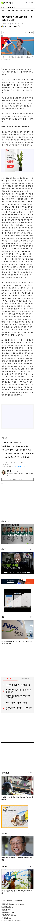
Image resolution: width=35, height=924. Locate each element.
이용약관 (3, 900)
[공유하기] (26, 3)
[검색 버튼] (29, 3)
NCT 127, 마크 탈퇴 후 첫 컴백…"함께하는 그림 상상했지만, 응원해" (17, 457)
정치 (9, 11)
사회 (32, 11)
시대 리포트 (5, 521)
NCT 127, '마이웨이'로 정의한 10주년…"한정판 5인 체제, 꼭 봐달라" (17, 453)
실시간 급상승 (25, 678)
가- (25, 32)
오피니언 (3, 11)
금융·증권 (22, 11)
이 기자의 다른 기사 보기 (16, 479)
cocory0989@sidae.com (18, 471)
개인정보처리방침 (18, 900)
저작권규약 (9, 900)
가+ (32, 32)
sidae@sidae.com (20, 466)
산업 (17, 11)
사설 (2, 617)
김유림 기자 (6, 24)
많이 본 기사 (10, 678)
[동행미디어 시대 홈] (6, 3)
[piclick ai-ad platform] (9, 38)
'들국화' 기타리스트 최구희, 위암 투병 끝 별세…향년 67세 (17, 446)
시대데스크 (5, 773)
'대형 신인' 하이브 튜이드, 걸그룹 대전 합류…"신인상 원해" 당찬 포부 (17, 450)
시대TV (3, 549)
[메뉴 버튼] (32, 3)
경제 (13, 11)
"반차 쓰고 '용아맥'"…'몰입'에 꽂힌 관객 (13, 442)
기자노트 (4, 866)
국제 (28, 11)
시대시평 (4, 833)
